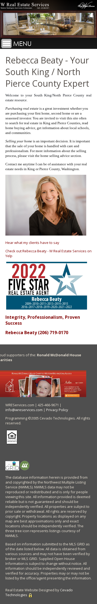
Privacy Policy (57, 409)
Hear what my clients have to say (32, 242)
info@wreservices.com (24, 409)
